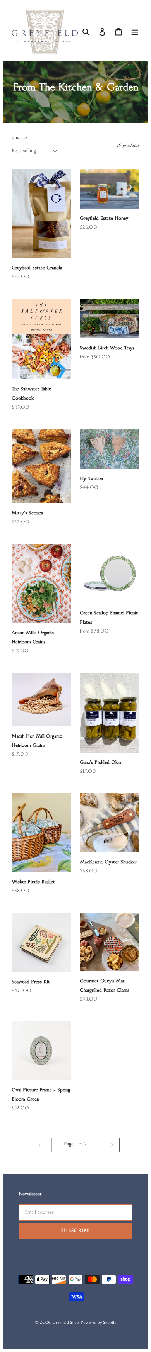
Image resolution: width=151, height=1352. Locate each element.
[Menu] (135, 32)
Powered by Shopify (99, 1323)
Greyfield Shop (65, 1323)
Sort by (20, 138)
